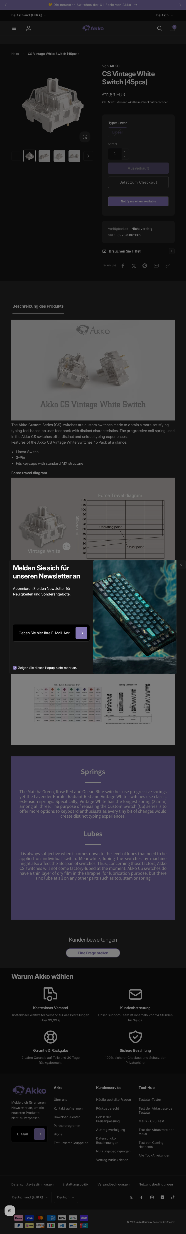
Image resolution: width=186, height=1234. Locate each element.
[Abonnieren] (81, 633)
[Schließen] (181, 564)
